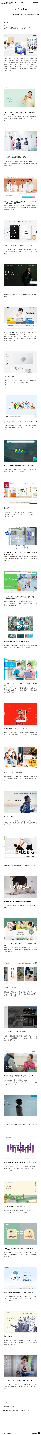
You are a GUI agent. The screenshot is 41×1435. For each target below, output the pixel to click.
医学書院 (6, 508)
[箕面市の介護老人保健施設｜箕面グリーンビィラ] (20, 1071)
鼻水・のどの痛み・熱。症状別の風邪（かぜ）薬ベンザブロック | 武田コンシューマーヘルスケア (20, 333)
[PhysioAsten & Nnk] (20, 857)
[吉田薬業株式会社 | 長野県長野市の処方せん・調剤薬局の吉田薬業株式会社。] (20, 593)
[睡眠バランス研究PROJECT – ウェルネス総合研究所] (20, 1288)
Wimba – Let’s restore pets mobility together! (17, 901)
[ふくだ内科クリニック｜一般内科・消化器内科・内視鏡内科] (20, 679)
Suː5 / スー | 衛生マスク (11, 376)
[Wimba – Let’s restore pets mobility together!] (20, 897)
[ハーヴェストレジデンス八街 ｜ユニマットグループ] (20, 1376)
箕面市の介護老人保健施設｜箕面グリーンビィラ (18, 1076)
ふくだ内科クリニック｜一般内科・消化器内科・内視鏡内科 (20, 684)
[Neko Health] (20, 1116)
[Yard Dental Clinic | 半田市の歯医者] (20, 1202)
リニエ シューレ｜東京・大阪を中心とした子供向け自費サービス (20, 944)
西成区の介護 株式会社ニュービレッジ (15, 728)
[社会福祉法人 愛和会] (20, 983)
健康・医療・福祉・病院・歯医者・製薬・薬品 (26, 14)
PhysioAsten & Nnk (9, 861)
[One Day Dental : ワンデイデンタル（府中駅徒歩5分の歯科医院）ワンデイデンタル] (20, 548)
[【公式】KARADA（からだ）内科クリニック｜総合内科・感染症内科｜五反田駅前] (20, 197)
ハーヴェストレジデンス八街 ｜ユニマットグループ (19, 1380)
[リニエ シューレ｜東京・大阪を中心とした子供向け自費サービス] (20, 939)
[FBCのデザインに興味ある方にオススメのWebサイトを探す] (20, 55)
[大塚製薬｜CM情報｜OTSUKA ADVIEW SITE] (20, 637)
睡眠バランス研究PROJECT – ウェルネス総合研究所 (19, 1292)
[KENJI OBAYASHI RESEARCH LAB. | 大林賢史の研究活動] (20, 1158)
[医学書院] (20, 504)
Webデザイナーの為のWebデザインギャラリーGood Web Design (13, 2)
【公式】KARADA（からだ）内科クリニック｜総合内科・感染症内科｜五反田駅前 (20, 202)
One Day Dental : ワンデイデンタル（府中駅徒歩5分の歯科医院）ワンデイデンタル (20, 553)
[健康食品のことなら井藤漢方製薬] (20, 768)
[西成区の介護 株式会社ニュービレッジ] (20, 724)
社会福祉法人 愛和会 (10, 988)
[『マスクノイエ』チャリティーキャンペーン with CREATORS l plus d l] (20, 417)
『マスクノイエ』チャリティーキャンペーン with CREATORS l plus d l (20, 422)
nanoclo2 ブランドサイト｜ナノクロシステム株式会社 (20, 245)
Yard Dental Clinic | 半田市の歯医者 (14, 1206)
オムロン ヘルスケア (10, 816)
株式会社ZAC (8, 1336)
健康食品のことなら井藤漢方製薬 (14, 772)
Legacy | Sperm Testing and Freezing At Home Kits (19, 290)
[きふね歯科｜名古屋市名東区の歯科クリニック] (20, 153)
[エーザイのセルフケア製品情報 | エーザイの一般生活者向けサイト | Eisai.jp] (20, 108)
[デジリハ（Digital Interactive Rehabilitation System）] (20, 461)
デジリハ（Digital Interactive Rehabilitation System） (20, 465)
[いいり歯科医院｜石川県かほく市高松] (20, 1027)
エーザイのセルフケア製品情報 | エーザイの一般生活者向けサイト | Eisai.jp (20, 113)
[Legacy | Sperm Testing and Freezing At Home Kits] (20, 286)
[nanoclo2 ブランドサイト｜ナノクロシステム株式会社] (20, 241)
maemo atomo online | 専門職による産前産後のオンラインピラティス (20, 1249)
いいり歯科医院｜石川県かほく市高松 (15, 1032)
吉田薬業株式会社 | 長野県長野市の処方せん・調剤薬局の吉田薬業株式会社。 (20, 597)
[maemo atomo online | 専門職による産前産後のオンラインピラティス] (20, 1244)
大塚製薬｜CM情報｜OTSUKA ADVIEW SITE (17, 641)
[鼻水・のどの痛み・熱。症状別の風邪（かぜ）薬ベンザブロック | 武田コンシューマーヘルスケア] (20, 328)
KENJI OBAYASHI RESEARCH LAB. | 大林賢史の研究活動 (20, 1163)
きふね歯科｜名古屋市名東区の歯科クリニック (18, 157)
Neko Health (7, 1120)
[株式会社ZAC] (20, 1332)
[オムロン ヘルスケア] (20, 812)
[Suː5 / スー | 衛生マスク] (20, 372)
